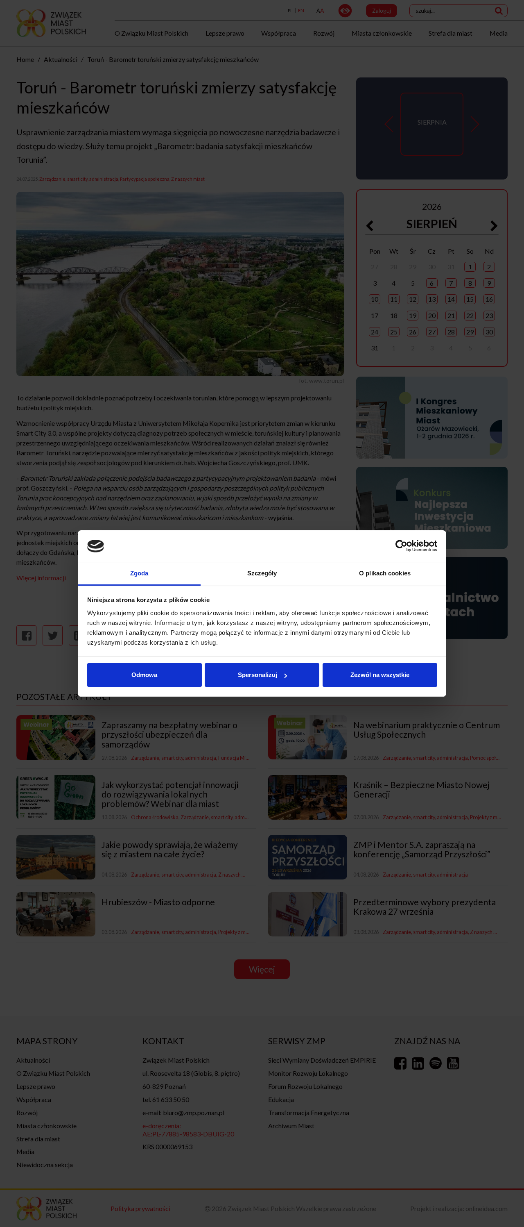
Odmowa (144, 674)
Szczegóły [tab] (262, 573)
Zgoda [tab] (139, 573)
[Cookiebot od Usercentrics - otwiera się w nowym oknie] (401, 546)
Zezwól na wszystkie (379, 674)
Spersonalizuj (257, 674)
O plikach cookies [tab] (385, 573)
